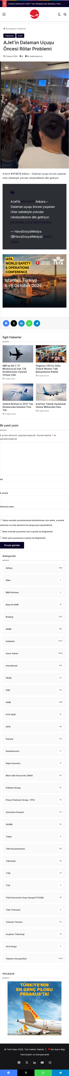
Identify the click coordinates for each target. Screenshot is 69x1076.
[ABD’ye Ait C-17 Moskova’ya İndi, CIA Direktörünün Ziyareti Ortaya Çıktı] (18, 354)
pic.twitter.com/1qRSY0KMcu (31, 222)
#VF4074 (28, 202)
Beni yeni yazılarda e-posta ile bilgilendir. (24, 538)
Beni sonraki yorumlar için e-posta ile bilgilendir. (28, 531)
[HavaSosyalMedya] (34, 14)
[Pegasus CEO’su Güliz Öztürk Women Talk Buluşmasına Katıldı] (51, 354)
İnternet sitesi (7, 506)
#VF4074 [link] (16, 173)
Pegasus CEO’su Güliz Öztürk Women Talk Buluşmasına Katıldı (48, 368)
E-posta (4, 493)
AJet (20, 35)
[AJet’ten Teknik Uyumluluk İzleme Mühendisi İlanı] (51, 392)
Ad (1, 479)
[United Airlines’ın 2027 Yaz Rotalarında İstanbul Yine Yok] (18, 392)
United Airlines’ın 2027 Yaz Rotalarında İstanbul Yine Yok (36, 3)
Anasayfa (10, 28)
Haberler (21, 28)
